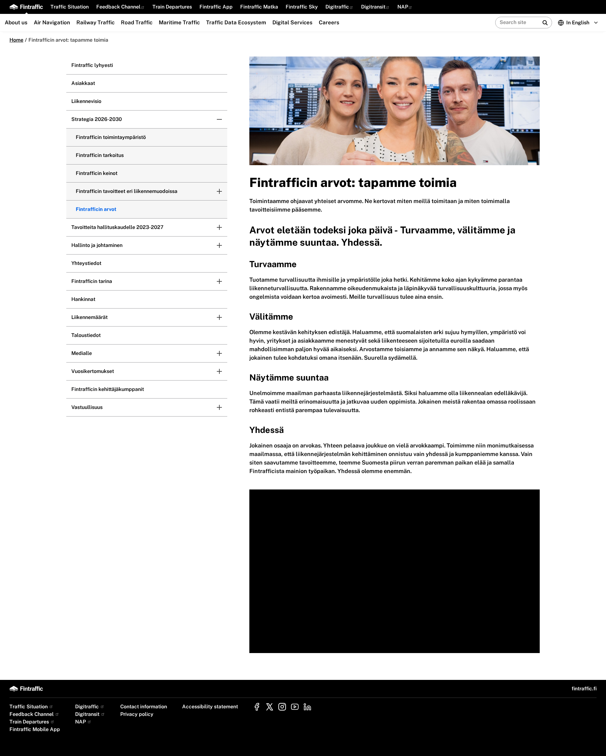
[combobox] (548, 22)
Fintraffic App (216, 7)
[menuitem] (69, 7)
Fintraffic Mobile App (34, 729)
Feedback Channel (118, 7)
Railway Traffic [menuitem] (95, 22)
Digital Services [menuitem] (292, 22)
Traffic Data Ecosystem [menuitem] (236, 22)
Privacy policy (136, 714)
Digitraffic (337, 7)
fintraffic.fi (584, 689)
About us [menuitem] (16, 22)
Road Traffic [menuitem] (136, 22)
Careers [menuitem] (329, 22)
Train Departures (172, 7)
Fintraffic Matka (259, 7)
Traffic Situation (69, 7)
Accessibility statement (210, 707)
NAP (402, 7)
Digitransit (373, 7)
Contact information (143, 707)
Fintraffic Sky (302, 7)
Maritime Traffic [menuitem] (179, 22)
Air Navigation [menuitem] (52, 22)
